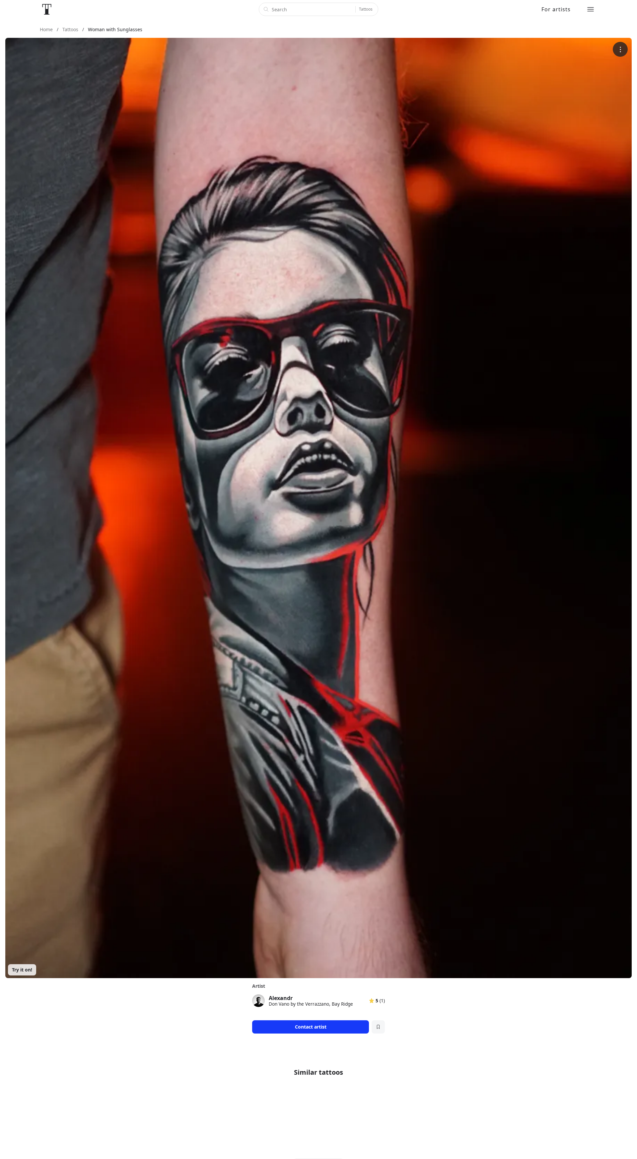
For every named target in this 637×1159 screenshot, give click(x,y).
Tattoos (366, 9)
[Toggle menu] (590, 9)
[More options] (620, 49)
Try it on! (22, 969)
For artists (556, 9)
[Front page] (47, 9)
